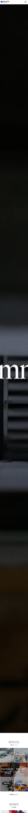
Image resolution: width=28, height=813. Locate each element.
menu (25, 2)
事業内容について (14, 794)
